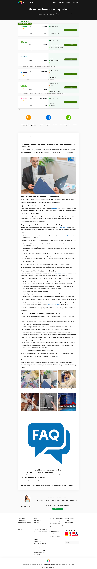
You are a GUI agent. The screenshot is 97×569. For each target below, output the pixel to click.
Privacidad (67, 524)
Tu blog (75, 2)
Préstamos (55, 2)
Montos (61, 2)
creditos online (54, 208)
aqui (57, 356)
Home (22, 136)
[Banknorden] (20, 2)
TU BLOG (25, 136)
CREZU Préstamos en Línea (39, 526)
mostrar (32, 140)
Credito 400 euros (21, 518)
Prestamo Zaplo (37, 522)
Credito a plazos (37, 554)
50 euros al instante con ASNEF (24, 520)
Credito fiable (36, 548)
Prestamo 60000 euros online (24, 527)
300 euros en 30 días (22, 524)
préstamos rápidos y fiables (60, 273)
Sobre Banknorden (69, 522)
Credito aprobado (37, 541)
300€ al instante (21, 529)
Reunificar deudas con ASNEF (39, 550)
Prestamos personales (69, 518)
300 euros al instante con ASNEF (24, 522)
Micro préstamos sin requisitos (40, 552)
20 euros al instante (22, 526)
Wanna (35, 518)
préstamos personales (63, 227)
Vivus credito (36, 524)
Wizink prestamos (37, 520)
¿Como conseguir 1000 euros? (40, 547)
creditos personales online (53, 304)
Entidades (68, 2)
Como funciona (68, 520)
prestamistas (66, 235)
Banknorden (29, 2)
